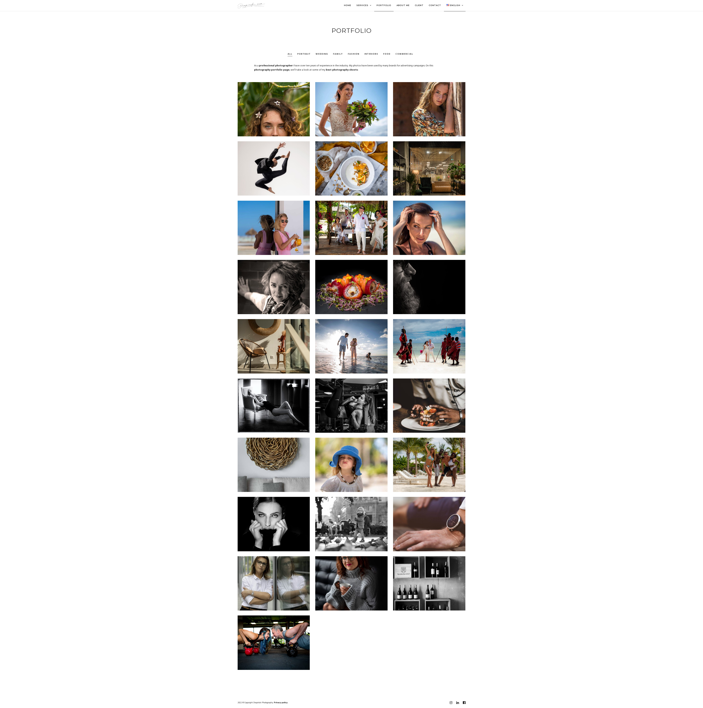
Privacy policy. (281, 702)
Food (386, 54)
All (290, 54)
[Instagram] (450, 703)
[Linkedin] (457, 703)
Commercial (404, 54)
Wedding (322, 54)
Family (338, 54)
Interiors (371, 54)
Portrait (304, 54)
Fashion (353, 54)
